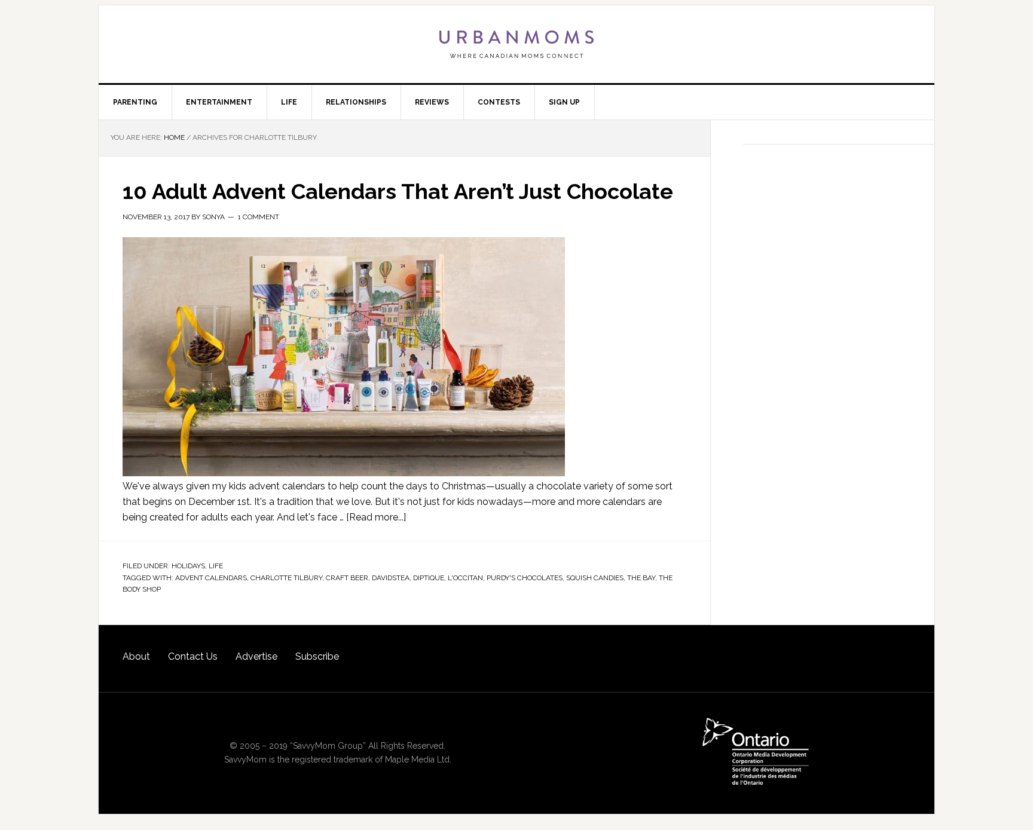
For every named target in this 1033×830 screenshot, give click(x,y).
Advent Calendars (211, 578)
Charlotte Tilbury (286, 578)
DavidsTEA (390, 578)
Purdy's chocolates (525, 578)
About (136, 656)
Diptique (428, 578)
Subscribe (317, 656)
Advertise (256, 656)
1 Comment (258, 217)
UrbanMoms (516, 44)
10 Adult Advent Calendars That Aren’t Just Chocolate (398, 191)
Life (216, 566)
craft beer (347, 578)
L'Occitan (465, 578)
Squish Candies (595, 578)
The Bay (641, 578)
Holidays (188, 566)
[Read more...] (376, 517)
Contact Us (193, 656)
